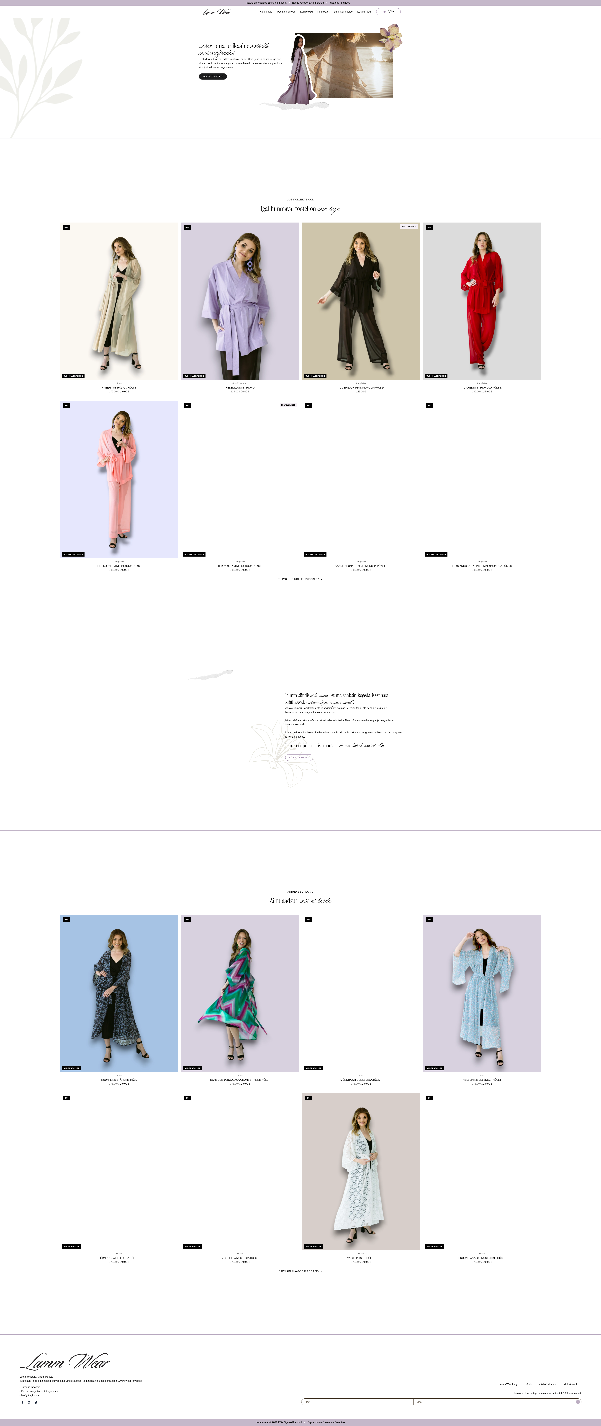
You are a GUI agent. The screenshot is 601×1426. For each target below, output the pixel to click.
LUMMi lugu (364, 11)
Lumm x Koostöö (343, 11)
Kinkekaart (323, 11)
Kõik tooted (266, 11)
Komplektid (306, 11)
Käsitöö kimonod (548, 1384)
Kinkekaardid (571, 1384)
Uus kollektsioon (286, 11)
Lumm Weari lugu (508, 1384)
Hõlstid (528, 1384)
